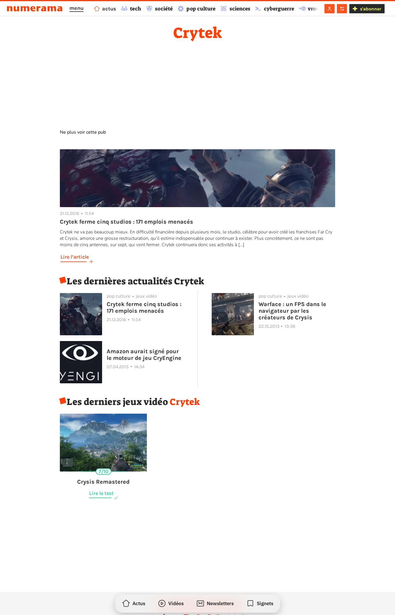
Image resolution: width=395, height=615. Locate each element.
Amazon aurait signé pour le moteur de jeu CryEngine (144, 354)
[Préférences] (342, 8)
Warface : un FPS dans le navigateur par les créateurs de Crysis (292, 311)
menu (76, 8)
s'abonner (370, 9)
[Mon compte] (329, 8)
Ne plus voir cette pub (83, 132)
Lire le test (101, 493)
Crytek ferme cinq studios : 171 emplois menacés (144, 307)
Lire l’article (74, 257)
